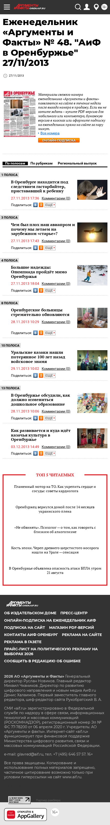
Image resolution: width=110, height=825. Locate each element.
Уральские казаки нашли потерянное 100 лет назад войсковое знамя (38, 356)
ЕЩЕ (49, 205)
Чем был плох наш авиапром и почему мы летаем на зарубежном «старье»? (43, 229)
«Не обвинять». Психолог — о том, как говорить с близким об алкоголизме (55, 529)
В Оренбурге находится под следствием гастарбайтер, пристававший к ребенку (39, 186)
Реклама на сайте (82, 634)
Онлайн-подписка (59, 140)
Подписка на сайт (24, 627)
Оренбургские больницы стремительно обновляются (40, 312)
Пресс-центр (73, 613)
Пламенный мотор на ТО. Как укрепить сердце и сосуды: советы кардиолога (55, 488)
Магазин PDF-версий (71, 627)
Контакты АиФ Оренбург (31, 634)
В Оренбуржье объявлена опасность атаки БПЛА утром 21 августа (55, 570)
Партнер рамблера (48, 800)
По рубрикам (41, 163)
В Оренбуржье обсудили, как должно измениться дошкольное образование (40, 399)
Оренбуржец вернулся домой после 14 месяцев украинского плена (55, 509)
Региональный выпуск (77, 163)
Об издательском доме (30, 613)
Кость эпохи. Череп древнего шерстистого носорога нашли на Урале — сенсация (55, 550)
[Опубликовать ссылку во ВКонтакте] (35, 205)
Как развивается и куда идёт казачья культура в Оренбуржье (41, 435)
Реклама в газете (22, 642)
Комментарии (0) (56, 198)
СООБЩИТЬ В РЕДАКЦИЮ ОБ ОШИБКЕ (42, 661)
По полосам (15, 163)
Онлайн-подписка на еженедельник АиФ (50, 620)
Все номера (50, 133)
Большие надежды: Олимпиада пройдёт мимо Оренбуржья (39, 271)
